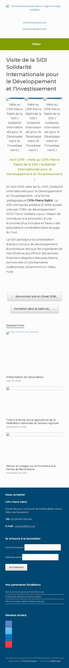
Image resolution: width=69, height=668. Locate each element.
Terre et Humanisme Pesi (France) (24, 591)
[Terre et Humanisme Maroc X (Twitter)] (8, 630)
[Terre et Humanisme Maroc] (34, 10)
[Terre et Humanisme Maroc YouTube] (8, 644)
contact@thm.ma (25, 526)
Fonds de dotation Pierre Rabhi (23, 596)
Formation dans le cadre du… (34, 308)
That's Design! (29, 661)
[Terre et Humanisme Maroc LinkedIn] (8, 637)
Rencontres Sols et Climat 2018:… (34, 296)
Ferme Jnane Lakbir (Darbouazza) (24, 601)
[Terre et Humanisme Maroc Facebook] (8, 624)
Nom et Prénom (14, 547)
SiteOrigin (55, 661)
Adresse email (13, 557)
